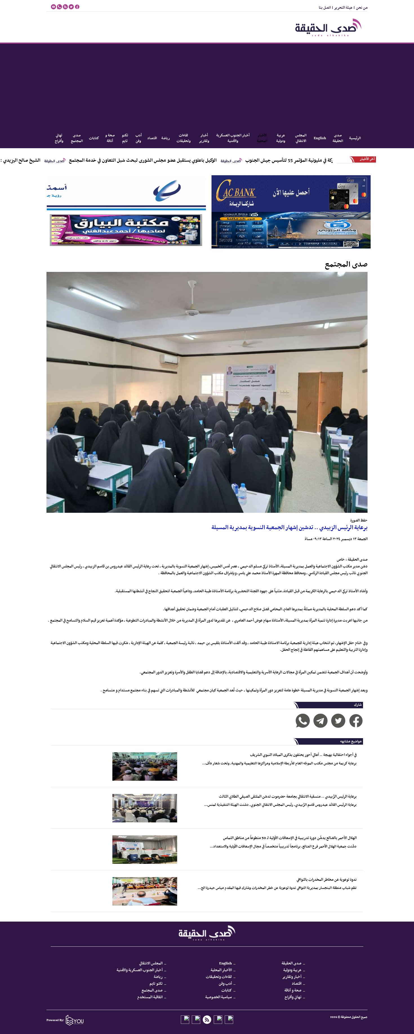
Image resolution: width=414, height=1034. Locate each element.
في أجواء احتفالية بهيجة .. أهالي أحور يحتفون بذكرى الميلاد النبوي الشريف (303, 755)
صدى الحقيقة (338, 138)
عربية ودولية (281, 138)
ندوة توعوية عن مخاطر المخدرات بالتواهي (327, 880)
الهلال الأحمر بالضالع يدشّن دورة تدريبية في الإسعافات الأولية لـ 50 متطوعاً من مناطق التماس (290, 838)
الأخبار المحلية (262, 138)
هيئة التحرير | (341, 8)
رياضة (165, 138)
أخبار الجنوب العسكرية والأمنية (233, 138)
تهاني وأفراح (59, 138)
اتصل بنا (325, 8)
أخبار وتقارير (204, 138)
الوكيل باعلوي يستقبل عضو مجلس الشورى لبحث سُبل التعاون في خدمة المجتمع (187, 161)
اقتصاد (152, 138)
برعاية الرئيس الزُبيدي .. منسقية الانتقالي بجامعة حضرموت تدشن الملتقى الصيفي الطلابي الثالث (288, 796)
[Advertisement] (207, 85)
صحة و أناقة (110, 138)
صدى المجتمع (77, 138)
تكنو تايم (125, 138)
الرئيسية (355, 138)
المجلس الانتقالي (300, 138)
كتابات (94, 138)
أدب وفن (138, 138)
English (320, 138)
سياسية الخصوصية (218, 997)
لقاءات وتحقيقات (184, 138)
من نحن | (360, 8)
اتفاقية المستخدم (150, 997)
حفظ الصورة (359, 520)
